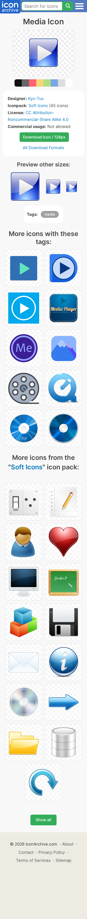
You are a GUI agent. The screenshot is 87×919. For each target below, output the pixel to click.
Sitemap (63, 860)
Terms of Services (33, 860)
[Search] (67, 6)
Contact (26, 852)
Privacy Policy (51, 852)
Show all (43, 819)
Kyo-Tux (36, 98)
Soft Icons (38, 105)
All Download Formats (43, 147)
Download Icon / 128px (44, 137)
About (67, 844)
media (49, 214)
